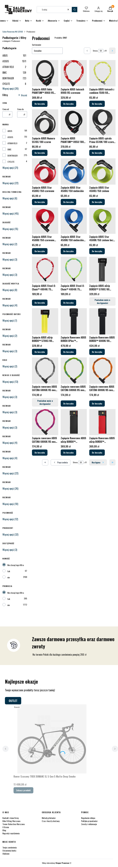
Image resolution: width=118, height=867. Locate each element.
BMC (14, 72)
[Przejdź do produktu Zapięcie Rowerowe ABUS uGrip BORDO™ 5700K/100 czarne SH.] (74, 422)
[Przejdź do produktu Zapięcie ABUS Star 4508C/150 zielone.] (102, 171)
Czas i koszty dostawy (50, 821)
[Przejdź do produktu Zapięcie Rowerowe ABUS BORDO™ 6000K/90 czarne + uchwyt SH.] (102, 321)
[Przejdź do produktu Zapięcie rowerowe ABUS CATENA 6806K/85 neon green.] (74, 370)
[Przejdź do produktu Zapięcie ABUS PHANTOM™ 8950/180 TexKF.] (74, 122)
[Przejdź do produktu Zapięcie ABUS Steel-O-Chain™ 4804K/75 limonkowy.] (74, 270)
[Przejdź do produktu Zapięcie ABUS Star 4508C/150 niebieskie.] (74, 171)
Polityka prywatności (89, 821)
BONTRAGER (14, 78)
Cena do (20, 109)
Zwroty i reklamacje (89, 824)
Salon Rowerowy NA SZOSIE (12, 31)
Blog (4, 830)
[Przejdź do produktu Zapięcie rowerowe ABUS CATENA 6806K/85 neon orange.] (102, 370)
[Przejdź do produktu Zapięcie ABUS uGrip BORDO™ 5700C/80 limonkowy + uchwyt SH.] (45, 321)
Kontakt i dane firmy (10, 817)
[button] (74, 9)
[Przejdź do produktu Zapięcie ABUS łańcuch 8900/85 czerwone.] (74, 73)
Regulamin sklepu (88, 817)
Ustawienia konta (9, 850)
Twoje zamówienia (9, 847)
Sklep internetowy (55, 863)
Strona (95, 50)
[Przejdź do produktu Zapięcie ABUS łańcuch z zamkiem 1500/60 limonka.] (102, 73)
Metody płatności (48, 817)
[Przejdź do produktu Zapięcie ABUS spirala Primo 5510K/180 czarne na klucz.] (102, 122)
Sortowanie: (36, 44)
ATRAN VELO (14, 67)
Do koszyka (40, 103)
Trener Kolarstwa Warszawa (13, 824)
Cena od (5, 109)
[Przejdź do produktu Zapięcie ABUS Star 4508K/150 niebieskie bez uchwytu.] (74, 221)
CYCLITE (14, 84)
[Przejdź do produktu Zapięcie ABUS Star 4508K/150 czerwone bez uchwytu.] (45, 221)
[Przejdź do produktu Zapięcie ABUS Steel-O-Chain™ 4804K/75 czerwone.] (45, 270)
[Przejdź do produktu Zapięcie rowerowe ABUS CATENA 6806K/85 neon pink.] (45, 422)
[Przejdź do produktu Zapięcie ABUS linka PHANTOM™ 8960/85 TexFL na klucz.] (45, 73)
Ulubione (5, 853)
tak (8, 571)
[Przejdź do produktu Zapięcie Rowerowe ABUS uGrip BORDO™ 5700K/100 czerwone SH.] (102, 422)
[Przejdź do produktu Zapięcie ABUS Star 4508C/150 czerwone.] (45, 171)
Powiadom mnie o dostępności (102, 301)
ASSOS (14, 61)
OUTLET (13, 701)
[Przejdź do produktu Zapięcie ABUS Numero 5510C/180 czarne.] (45, 122)
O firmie (5, 827)
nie (8, 577)
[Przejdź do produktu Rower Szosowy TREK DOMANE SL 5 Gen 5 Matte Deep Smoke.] (52, 739)
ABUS (14, 55)
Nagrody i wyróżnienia (11, 833)
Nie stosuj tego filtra (15, 565)
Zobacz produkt (23, 790)
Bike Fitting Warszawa (11, 821)
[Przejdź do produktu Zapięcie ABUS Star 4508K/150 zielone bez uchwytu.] (102, 221)
